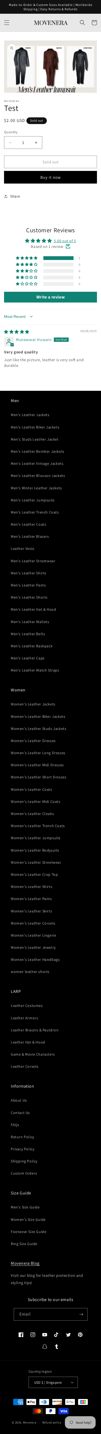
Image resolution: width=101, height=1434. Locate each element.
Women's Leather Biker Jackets (38, 716)
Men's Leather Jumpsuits (33, 500)
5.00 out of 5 (65, 240)
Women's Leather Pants (31, 898)
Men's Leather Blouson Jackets (38, 475)
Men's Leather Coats (28, 524)
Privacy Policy (22, 1149)
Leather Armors (24, 1017)
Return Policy (22, 1136)
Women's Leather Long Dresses (38, 752)
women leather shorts (30, 971)
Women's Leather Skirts (31, 911)
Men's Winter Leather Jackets (36, 488)
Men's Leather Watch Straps (35, 670)
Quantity (11, 132)
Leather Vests (22, 548)
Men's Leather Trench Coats (35, 512)
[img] (16, 331)
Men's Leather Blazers (30, 536)
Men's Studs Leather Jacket (35, 439)
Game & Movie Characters (33, 1054)
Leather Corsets (25, 1066)
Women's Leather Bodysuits (35, 850)
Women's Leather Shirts (31, 886)
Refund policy (51, 1422)
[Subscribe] (81, 1314)
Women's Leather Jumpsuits (36, 837)
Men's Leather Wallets (30, 621)
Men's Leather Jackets (30, 414)
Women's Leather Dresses (33, 740)
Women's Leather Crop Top (34, 874)
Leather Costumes (27, 1005)
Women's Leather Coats (31, 789)
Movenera (30, 1422)
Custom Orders (24, 1173)
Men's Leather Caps (28, 658)
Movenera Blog (25, 1263)
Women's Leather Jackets (33, 704)
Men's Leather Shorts (29, 597)
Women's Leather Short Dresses (38, 777)
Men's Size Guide (25, 1207)
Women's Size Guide (28, 1219)
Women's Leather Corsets (33, 923)
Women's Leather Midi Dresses (37, 764)
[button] (7, 23)
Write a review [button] (50, 297)
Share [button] (15, 196)
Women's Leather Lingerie (33, 935)
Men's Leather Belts (28, 633)
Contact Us (20, 1112)
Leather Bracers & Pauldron (35, 1030)
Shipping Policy (24, 1161)
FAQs (15, 1124)
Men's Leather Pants (28, 585)
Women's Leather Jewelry (33, 947)
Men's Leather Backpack (32, 646)
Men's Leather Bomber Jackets (37, 451)
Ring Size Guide (24, 1243)
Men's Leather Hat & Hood (33, 609)
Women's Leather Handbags (35, 959)
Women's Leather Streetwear (36, 862)
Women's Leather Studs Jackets (38, 728)
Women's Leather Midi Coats (35, 801)
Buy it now (50, 177)
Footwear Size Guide (28, 1231)
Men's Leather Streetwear (33, 560)
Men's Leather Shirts (28, 573)
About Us (19, 1100)
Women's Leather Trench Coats (38, 825)
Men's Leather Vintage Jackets (37, 463)
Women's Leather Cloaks (32, 813)
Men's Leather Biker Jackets (35, 427)
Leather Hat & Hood (28, 1042)
